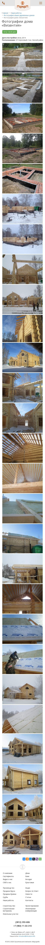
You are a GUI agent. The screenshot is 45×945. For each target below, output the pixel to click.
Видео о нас (7, 879)
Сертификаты (8, 876)
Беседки (28, 879)
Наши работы (16, 13)
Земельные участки (10, 914)
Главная (5, 13)
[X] (33, 859)
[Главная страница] (22, 5)
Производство (8, 888)
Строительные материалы (8, 909)
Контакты (29, 900)
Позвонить (3, 3)
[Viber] (37, 859)
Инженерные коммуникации (31, 909)
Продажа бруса (9, 891)
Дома (27, 873)
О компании (7, 873)
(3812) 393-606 (22, 922)
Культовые (29, 882)
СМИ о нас (7, 882)
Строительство (9, 906)
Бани (27, 876)
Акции (27, 888)
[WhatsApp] (40, 859)
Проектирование (32, 906)
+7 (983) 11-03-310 (23, 925)
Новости (28, 894)
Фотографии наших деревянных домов (19, 15)
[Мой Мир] (30, 859)
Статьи (28, 897)
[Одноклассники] (27, 859)
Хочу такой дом (9, 32)
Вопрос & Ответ (31, 891)
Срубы (5, 897)
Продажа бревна (9, 894)
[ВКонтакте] (24, 859)
